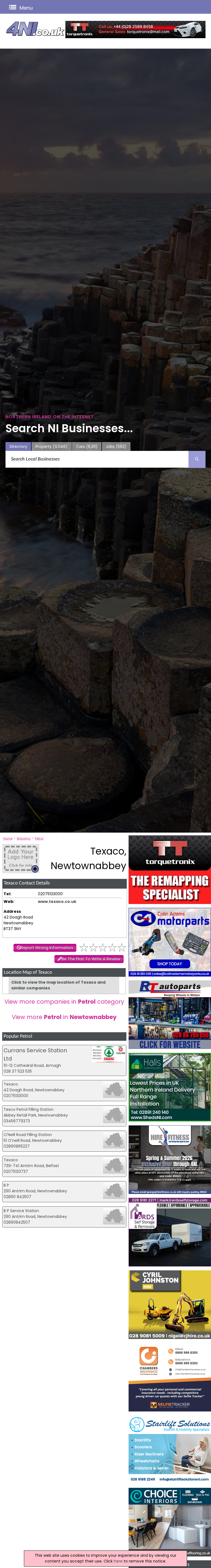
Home (7, 838)
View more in (64, 1017)
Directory (18, 446)
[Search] (197, 459)
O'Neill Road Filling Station (28, 1134)
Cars (87, 446)
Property (51, 446)
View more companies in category (64, 1002)
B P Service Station (21, 1210)
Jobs (116, 446)
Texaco (11, 1084)
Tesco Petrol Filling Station (29, 1109)
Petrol (39, 838)
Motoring (23, 838)
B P (6, 1185)
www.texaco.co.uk (57, 901)
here (118, 1561)
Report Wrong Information (47, 947)
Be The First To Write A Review (91, 959)
